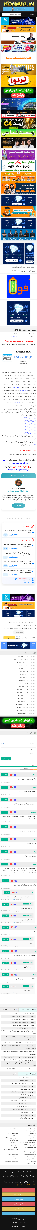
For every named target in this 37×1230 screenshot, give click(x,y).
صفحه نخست (30, 267)
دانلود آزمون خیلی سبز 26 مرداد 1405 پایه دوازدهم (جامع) (19, 1057)
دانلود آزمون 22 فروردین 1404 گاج (26, 710)
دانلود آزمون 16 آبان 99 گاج (27, 1112)
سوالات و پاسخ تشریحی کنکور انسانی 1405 (23, 1022)
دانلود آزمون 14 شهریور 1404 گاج (26, 692)
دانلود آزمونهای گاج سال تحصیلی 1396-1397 (22, 1100)
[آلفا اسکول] (18, 58)
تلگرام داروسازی (18, 1199)
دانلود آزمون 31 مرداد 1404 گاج (26, 695)
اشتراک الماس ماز (32, 1140)
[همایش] (18, 142)
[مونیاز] (18, 234)
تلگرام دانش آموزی (18, 1204)
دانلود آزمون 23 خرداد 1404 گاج (26, 701)
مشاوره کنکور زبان (31, 1128)
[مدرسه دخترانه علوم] (18, 188)
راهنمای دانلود (27, 582)
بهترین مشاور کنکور (31, 1135)
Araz (31, 904)
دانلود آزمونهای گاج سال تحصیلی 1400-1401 (22, 1083)
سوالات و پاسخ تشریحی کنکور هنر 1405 (24, 1028)
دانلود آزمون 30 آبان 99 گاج (27, 1118)
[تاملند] (18, 605)
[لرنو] (18, 81)
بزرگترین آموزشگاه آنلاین (30, 1163)
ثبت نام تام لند (33, 1133)
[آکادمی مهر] (18, 177)
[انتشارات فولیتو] (18, 92)
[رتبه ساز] (18, 36)
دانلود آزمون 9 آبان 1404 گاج (27, 683)
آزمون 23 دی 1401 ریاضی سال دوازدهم (26, 628)
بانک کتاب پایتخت (14, 1159)
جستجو (4, 14)
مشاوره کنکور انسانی (31, 1156)
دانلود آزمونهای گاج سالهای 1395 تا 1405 (24, 659)
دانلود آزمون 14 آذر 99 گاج (27, 1115)
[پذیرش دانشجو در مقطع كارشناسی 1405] (18, 104)
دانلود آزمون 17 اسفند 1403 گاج (26, 713)
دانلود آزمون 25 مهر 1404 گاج (27, 686)
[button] (33, 14)
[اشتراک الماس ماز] (18, 200)
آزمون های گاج (23, 390)
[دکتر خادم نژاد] (18, 123)
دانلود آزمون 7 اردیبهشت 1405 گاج (26, 662)
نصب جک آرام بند (14, 1140)
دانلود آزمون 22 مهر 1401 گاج (26, 1086)
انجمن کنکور (15, 387)
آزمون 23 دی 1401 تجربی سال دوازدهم (26, 625)
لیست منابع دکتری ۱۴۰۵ (30, 1147)
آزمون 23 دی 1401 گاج (10, 628)
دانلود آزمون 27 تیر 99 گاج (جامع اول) (24, 1106)
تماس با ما (12, 1172)
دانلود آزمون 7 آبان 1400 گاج (26, 1098)
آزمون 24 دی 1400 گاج (29, 418)
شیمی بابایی (33, 1161)
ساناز (14, 993)
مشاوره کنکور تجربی (13, 1133)
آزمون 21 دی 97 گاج (30, 427)
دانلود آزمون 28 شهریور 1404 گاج (26, 689)
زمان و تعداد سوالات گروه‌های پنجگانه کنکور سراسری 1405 (19, 1042)
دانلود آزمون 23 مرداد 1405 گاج (26, 656)
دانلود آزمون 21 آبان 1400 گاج (26, 1103)
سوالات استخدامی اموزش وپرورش (28, 1142)
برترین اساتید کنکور (13, 1156)
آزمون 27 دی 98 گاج (30, 424)
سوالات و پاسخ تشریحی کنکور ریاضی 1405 (23, 1019)
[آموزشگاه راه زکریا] (18, 112)
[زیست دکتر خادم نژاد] (18, 48)
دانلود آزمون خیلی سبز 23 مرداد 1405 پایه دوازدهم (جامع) (19, 1060)
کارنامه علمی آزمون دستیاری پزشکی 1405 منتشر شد (20, 1068)
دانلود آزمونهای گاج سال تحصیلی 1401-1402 (22, 1092)
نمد (13, 911)
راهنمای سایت (20, 1172)
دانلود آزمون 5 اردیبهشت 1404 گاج (26, 707)
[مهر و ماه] (18, 21)
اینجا (20, 436)
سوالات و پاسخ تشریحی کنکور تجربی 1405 (23, 1016)
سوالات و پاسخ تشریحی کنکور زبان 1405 (23, 1025)
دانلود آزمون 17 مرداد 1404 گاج (26, 698)
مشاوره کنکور (14, 1145)
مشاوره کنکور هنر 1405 (30, 1130)
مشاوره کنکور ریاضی (13, 1154)
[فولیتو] (18, 42)
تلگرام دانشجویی (18, 1208)
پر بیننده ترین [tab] (30, 1073)
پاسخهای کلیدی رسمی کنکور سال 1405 (24, 1013)
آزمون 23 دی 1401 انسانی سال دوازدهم (17, 622)
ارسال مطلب (29, 1172)
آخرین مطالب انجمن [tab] (9, 1009)
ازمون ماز (15, 1147)
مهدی (14, 899)
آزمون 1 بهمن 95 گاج (30, 433)
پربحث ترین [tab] (11, 1073)
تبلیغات (6, 1172)
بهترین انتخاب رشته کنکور (30, 1154)
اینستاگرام (18, 1213)
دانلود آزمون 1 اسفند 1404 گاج (27, 665)
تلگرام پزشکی (18, 1189)
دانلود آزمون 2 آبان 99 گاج (27, 1095)
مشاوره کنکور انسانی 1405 (11, 1161)
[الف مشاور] (18, 211)
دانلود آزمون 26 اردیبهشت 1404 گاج (25, 704)
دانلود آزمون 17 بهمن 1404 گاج (26, 668)
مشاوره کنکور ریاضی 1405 (11, 1137)
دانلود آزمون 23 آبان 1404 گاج (27, 680)
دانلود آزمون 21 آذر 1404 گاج (27, 674)
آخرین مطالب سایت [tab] (28, 1009)
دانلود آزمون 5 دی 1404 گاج (27, 671)
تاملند (17, 1130)
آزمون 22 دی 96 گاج (30, 430)
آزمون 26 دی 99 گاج (30, 421)
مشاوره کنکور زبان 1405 (30, 1145)
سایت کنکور (16, 402)
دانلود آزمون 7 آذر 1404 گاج (27, 677)
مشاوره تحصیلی (14, 1142)
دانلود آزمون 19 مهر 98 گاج (27, 1089)
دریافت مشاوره (18, 511)
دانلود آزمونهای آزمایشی (18, 267)
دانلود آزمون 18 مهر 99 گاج (27, 1080)
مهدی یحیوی (15, 1135)
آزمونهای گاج (32, 271)
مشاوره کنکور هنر (13, 1128)
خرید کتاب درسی (32, 1137)
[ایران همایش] (18, 165)
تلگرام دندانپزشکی (18, 1194)
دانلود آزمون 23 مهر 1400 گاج (26, 1077)
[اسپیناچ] (18, 154)
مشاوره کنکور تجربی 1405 (30, 1152)
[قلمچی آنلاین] (18, 116)
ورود (2, 743)
